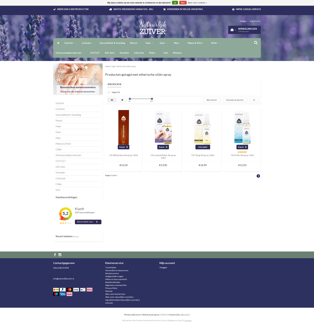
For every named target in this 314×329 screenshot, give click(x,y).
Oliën (152, 52)
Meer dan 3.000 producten (72, 9)
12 (254, 100)
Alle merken (212, 100)
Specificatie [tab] (114, 84)
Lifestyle (139, 52)
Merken (177, 52)
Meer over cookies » (197, 3)
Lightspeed (185, 314)
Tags (113, 66)
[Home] (57, 43)
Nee (183, 3)
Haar (148, 43)
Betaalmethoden (112, 282)
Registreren (255, 21)
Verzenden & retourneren (116, 270)
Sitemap (108, 291)
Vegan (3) (109, 92)
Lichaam (86, 43)
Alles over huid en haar (115, 294)
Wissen (76, 237)
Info (166, 52)
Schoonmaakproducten (69, 52)
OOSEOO (163, 314)
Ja (175, 3)
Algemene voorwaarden (116, 285)
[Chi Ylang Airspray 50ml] (202, 127)
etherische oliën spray (126, 66)
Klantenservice (112, 273)
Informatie (202, 147)
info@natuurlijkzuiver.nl (63, 278)
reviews (188, 320)
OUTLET (95, 52)
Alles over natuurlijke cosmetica (119, 297)
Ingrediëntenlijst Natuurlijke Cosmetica (122, 300)
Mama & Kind (195, 43)
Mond (133, 43)
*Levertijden (110, 267)
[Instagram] (60, 255)
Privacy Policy (111, 288)
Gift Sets (110, 52)
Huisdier (124, 52)
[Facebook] (55, 255)
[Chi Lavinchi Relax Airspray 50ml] (163, 127)
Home (107, 66)
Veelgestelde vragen (114, 276)
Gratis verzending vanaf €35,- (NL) (133, 9)
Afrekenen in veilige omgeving (185, 9)
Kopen (122, 147)
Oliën (214, 43)
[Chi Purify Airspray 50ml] (242, 127)
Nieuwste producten (235, 100)
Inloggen (243, 21)
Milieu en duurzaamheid (116, 279)
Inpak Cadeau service (248, 9)
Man (176, 43)
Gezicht (68, 43)
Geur (163, 43)
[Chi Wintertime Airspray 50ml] (123, 127)
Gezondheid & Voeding (112, 43)
